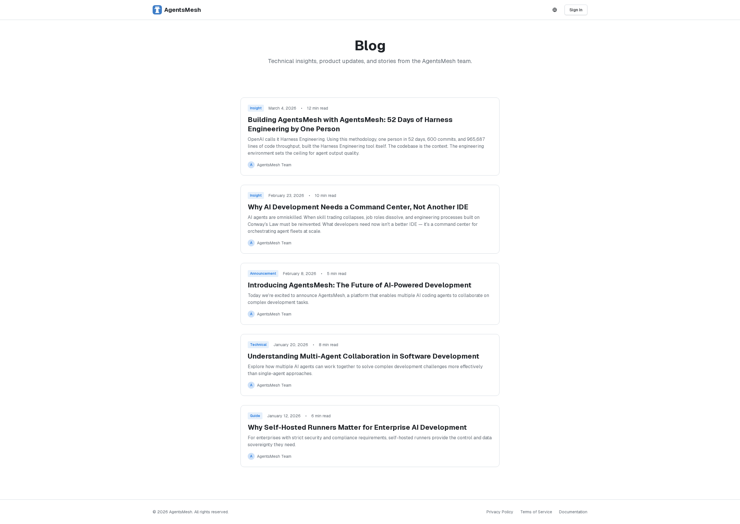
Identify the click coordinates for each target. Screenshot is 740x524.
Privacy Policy (499, 511)
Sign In (575, 9)
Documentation (573, 511)
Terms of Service (536, 511)
